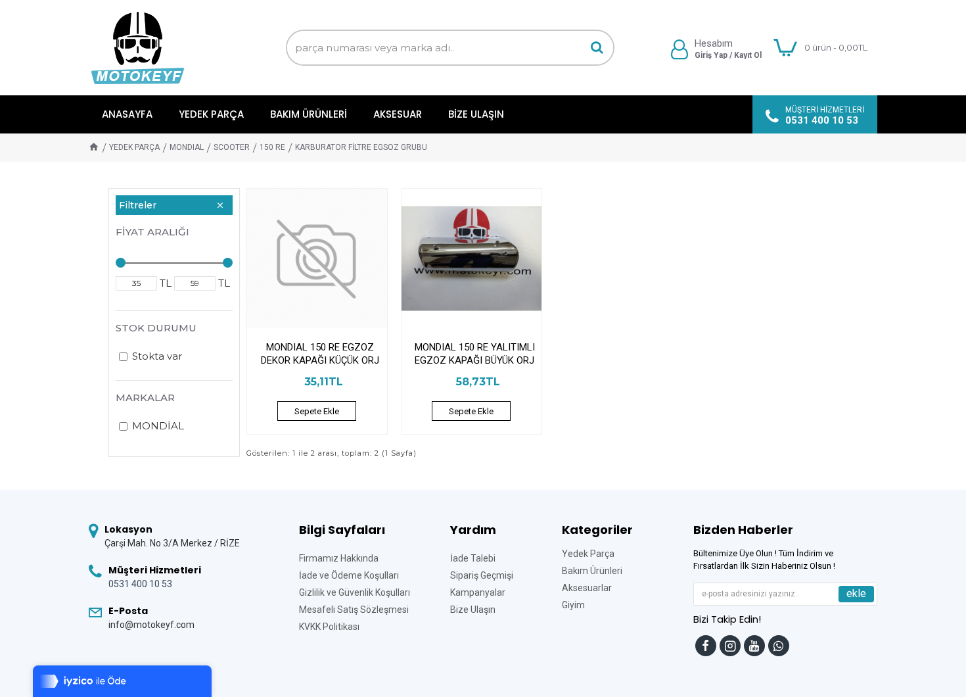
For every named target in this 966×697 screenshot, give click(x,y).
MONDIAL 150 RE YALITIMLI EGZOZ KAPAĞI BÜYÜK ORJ (475, 353)
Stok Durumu (156, 328)
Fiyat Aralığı (152, 232)
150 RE (272, 147)
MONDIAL (187, 147)
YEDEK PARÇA (134, 147)
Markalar (145, 397)
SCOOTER (232, 147)
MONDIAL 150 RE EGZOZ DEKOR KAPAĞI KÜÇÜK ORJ (320, 353)
